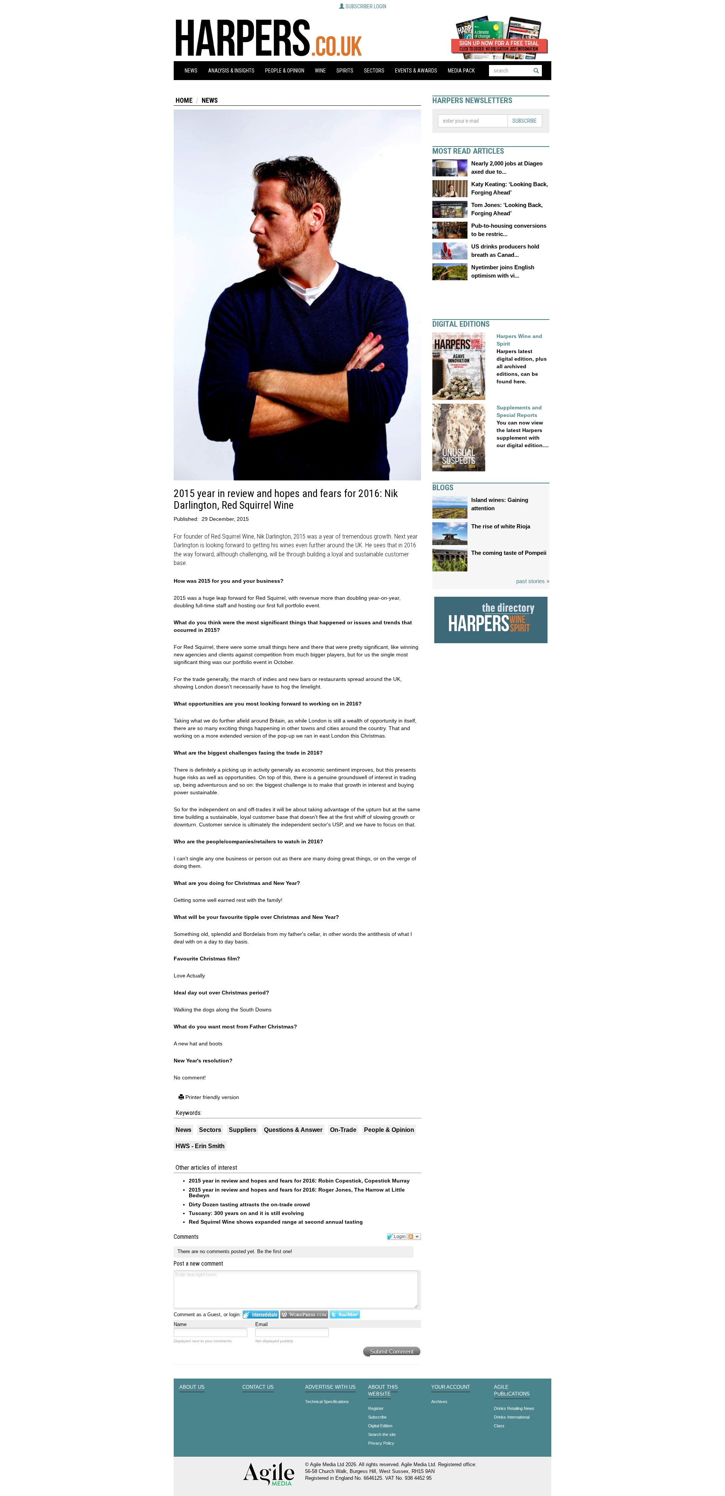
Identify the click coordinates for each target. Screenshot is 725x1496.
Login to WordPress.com (304, 1314)
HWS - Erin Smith (200, 1146)
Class (499, 1425)
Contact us (258, 1387)
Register (376, 1408)
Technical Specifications (327, 1401)
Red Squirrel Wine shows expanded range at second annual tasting (276, 1222)
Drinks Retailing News (514, 1408)
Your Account (450, 1387)
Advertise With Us (330, 1387)
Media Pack (461, 71)
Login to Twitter (345, 1314)
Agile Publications (512, 1391)
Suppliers (242, 1130)
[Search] (536, 70)
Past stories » (532, 581)
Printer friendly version (211, 1097)
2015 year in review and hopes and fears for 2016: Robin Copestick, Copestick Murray (299, 1181)
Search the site (382, 1434)
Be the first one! (274, 1251)
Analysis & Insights (231, 71)
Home (184, 100)
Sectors (374, 71)
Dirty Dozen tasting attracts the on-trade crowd (249, 1204)
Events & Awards (416, 71)
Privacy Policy (381, 1443)
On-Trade (343, 1130)
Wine (320, 71)
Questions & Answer (293, 1130)
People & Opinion (284, 71)
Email (261, 1324)
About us (192, 1387)
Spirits (344, 71)
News (191, 71)
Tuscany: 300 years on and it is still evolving (246, 1213)
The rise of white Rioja (500, 526)
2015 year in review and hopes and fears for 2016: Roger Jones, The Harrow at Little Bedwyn (297, 1192)
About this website (383, 1391)
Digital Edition (380, 1425)
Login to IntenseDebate (261, 1314)
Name (180, 1324)
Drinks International (511, 1417)
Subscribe (524, 121)
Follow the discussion (414, 1236)
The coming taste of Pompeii (508, 553)
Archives (439, 1401)
